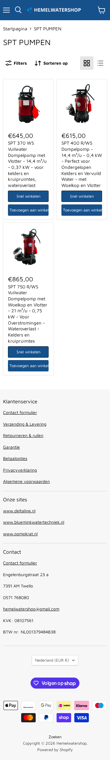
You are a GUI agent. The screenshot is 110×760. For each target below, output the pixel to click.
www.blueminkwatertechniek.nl (33, 522)
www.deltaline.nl (19, 510)
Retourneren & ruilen (23, 435)
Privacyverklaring (20, 470)
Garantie (11, 447)
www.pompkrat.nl (20, 533)
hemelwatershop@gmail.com (31, 608)
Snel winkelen (28, 196)
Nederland (52, 660)
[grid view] (87, 63)
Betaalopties (15, 458)
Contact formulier (20, 412)
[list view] (100, 63)
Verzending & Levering (24, 424)
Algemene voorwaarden (26, 481)
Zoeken (55, 736)
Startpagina (15, 28)
